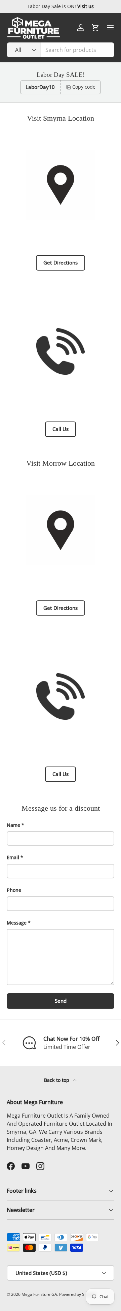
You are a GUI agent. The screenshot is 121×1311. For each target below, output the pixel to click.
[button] (95, 27)
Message (17, 922)
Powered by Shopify (77, 1294)
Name (13, 825)
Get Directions (60, 262)
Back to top (57, 1080)
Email (13, 857)
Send (61, 1000)
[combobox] (60, 49)
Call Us (60, 429)
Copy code (83, 87)
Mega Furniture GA (39, 1294)
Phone (14, 890)
